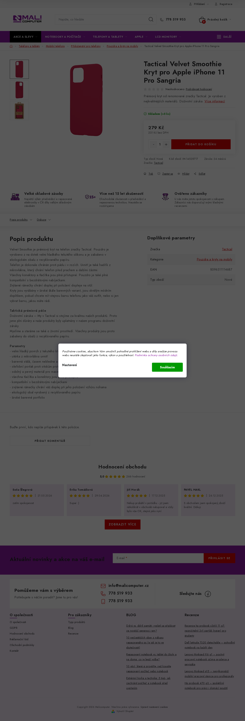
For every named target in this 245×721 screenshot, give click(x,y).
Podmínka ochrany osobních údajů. (156, 355)
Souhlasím (167, 367)
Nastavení (69, 365)
